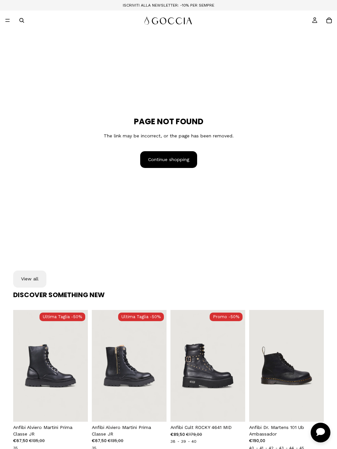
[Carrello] (329, 20)
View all (30, 278)
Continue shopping (168, 159)
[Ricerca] (21, 20)
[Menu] (7, 20)
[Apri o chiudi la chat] (320, 432)
